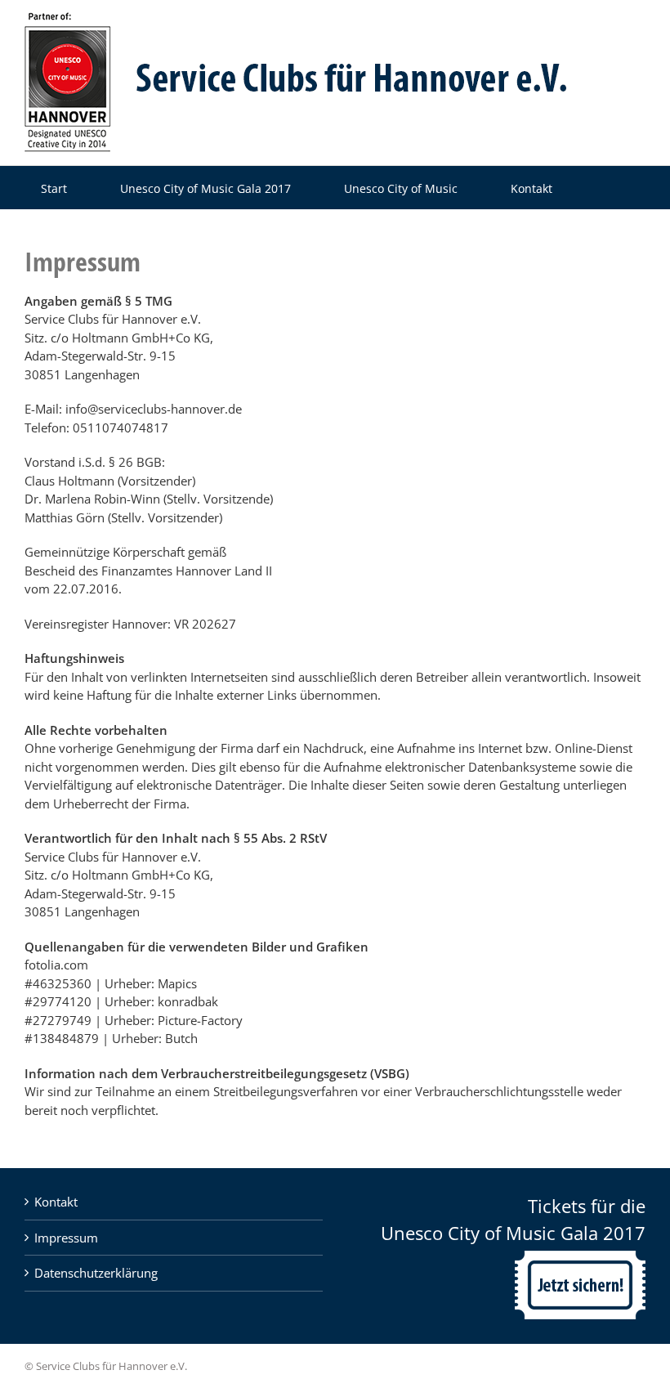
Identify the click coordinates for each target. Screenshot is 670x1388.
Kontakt (56, 1201)
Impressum (66, 1237)
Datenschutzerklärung (96, 1273)
